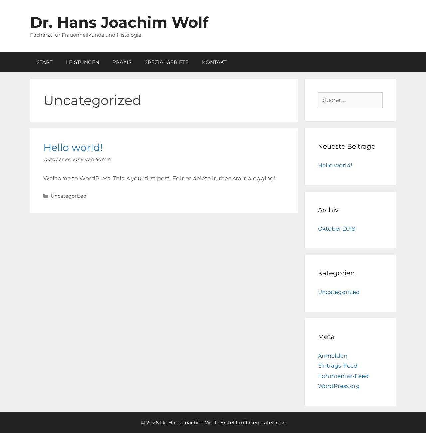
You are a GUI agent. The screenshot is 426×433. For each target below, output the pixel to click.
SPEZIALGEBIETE (167, 62)
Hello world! (73, 147)
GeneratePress (267, 422)
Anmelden (332, 355)
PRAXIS (121, 62)
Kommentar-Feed (343, 376)
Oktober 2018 (336, 228)
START (45, 62)
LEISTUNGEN (82, 62)
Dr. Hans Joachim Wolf (119, 22)
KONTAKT (214, 62)
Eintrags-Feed (338, 365)
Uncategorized (69, 196)
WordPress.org (339, 386)
